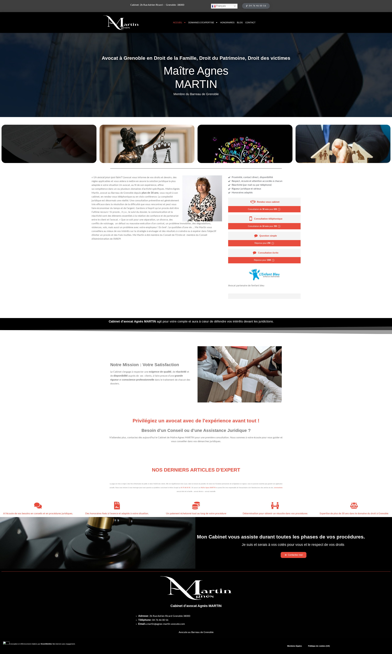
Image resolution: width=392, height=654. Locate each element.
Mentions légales (294, 646)
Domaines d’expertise (201, 22)
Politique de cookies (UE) (319, 646)
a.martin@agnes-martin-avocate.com (165, 624)
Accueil (177, 22)
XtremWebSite (46, 644)
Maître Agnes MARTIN (208, 487)
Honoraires (227, 22)
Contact (250, 22)
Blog (240, 22)
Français (221, 6)
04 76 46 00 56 (185, 487)
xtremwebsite (278, 487)
